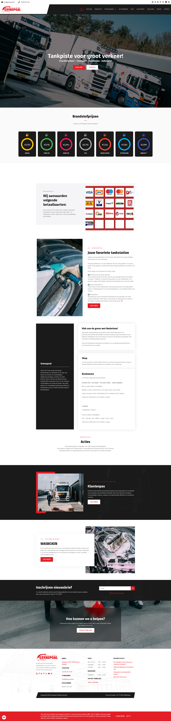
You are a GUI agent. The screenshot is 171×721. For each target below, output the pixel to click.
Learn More (120, 716)
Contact (92, 78)
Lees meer (94, 305)
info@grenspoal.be (68, 679)
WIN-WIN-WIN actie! (120, 677)
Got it (128, 716)
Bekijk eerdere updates (117, 593)
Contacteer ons (85, 630)
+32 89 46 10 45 (67, 672)
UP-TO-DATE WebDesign (123, 695)
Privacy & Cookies (111, 695)
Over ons (78, 78)
